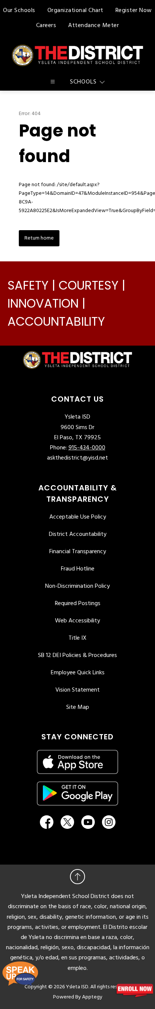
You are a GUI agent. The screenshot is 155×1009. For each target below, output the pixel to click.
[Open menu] (53, 81)
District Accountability (77, 534)
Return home (39, 238)
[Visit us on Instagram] (109, 822)
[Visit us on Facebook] (47, 822)
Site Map (77, 707)
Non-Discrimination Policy (77, 586)
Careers (46, 25)
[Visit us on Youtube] (88, 822)
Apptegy (92, 997)
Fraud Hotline (77, 569)
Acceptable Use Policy (77, 517)
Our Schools (19, 10)
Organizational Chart (75, 10)
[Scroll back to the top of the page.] (77, 876)
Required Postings (77, 603)
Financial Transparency (77, 552)
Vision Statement (77, 690)
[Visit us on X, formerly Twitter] (67, 822)
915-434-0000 (86, 448)
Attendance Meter (93, 25)
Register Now (133, 10)
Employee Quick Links (78, 673)
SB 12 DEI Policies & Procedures (77, 655)
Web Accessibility (77, 621)
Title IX (77, 638)
